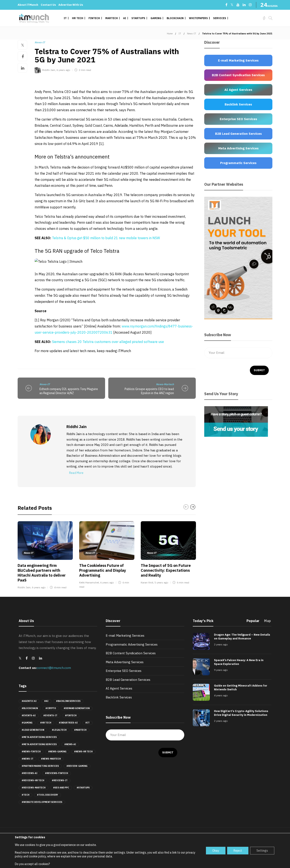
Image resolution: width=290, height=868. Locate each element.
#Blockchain (30, 708)
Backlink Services (119, 697)
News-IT (191, 33)
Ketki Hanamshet (89, 582)
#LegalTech (59, 730)
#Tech (25, 795)
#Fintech (70, 715)
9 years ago (221, 669)
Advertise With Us (70, 5)
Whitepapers (198, 18)
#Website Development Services (42, 802)
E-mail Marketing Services (125, 635)
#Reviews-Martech (33, 787)
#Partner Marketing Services (40, 766)
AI (124, 18)
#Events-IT (50, 715)
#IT (87, 722)
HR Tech (77, 18)
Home (170, 33)
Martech (111, 18)
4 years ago (221, 695)
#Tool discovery (47, 795)
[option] (45, 556)
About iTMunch (28, 5)
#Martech (80, 730)
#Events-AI (29, 715)
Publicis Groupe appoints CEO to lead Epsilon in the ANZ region (149, 391)
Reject (238, 851)
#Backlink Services (68, 701)
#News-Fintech (31, 751)
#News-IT (27, 758)
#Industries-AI (68, 722)
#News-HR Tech (83, 751)
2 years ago (221, 644)
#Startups (83, 787)
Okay (215, 851)
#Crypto (50, 708)
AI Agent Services (119, 688)
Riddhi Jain (48, 70)
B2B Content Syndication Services (131, 653)
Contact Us (48, 5)
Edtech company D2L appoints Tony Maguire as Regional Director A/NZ (68, 391)
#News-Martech (51, 758)
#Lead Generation (33, 730)
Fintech (94, 18)
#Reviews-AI (29, 773)
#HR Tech (45, 722)
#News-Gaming (57, 751)
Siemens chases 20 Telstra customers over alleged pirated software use (108, 342)
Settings (262, 851)
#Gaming (27, 722)
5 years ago (161, 582)
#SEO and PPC (61, 787)
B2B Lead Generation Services (128, 680)
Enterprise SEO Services (123, 671)
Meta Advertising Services (125, 662)
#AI (46, 701)
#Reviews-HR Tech (33, 780)
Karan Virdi (147, 582)
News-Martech (165, 384)
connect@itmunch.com (54, 668)
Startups (138, 18)
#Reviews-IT (60, 780)
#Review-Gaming (76, 766)
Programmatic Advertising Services (132, 644)
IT (65, 18)
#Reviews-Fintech (56, 773)
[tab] (252, 622)
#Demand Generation (77, 708)
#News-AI (70, 744)
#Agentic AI (29, 701)
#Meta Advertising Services (39, 737)
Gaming (156, 18)
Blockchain (175, 18)
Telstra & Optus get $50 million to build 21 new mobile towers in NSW (106, 238)
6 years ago (63, 70)
